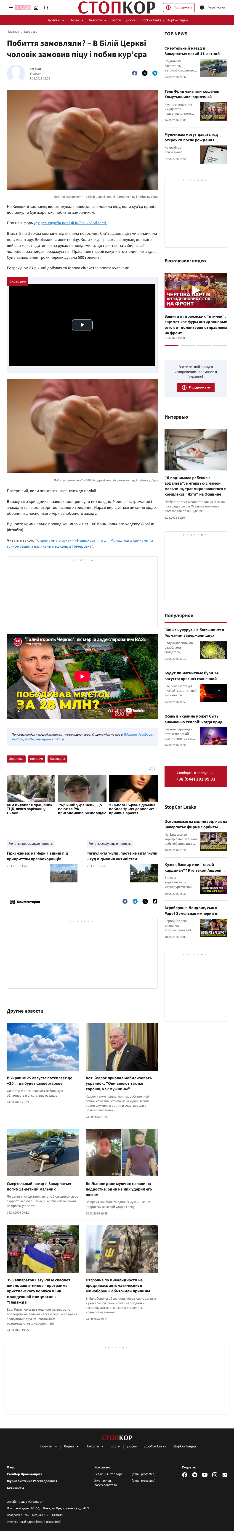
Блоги (116, 20)
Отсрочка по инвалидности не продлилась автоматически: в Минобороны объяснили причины (118, 1285)
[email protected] (48, 1521)
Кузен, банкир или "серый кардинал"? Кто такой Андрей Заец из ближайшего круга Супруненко (193, 873)
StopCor (35, 69)
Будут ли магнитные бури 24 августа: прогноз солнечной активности (192, 678)
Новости (95, 20)
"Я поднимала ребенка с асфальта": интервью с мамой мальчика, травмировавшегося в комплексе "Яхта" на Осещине (195, 486)
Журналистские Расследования (32, 1481)
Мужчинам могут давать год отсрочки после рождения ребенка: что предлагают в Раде (195, 140)
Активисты (15, 1488)
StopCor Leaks (151, 20)
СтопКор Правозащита (24, 1474)
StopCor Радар (177, 20)
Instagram (43, 739)
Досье (130, 20)
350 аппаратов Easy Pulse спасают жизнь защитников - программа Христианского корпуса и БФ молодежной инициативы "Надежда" (38, 1291)
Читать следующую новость (110, 843)
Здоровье (30, 31)
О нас (11, 1467)
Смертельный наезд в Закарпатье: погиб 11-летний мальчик (39, 1186)
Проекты (53, 20)
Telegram (130, 734)
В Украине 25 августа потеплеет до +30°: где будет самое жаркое (39, 1080)
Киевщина (57, 758)
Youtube (17, 739)
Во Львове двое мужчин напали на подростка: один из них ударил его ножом (119, 1189)
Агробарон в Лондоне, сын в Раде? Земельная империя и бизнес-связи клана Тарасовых (193, 913)
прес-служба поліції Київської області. (72, 223)
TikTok (58, 739)
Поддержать (182, 7)
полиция (36, 758)
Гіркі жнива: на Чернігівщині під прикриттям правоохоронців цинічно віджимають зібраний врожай (37, 861)
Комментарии (28, 901)
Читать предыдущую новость (31, 843)
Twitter (29, 739)
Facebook (145, 734)
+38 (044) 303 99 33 (195, 779)
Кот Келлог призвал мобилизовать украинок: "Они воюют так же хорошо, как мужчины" (119, 1083)
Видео (74, 20)
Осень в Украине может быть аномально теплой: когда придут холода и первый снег (196, 721)
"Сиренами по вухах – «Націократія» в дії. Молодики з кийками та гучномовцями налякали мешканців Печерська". (80, 543)
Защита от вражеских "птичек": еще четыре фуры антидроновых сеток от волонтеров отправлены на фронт (196, 325)
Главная (13, 31)
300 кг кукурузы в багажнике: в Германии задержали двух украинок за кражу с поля (194, 635)
